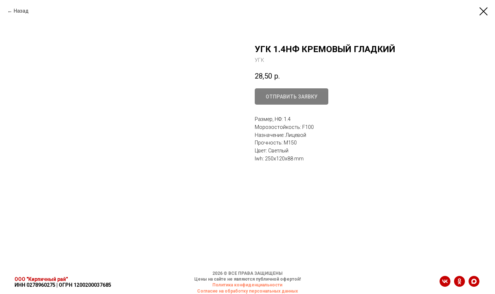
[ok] (459, 285)
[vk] (445, 285)
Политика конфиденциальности (247, 284)
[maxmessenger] (474, 285)
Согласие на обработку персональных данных (247, 291)
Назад (21, 11)
